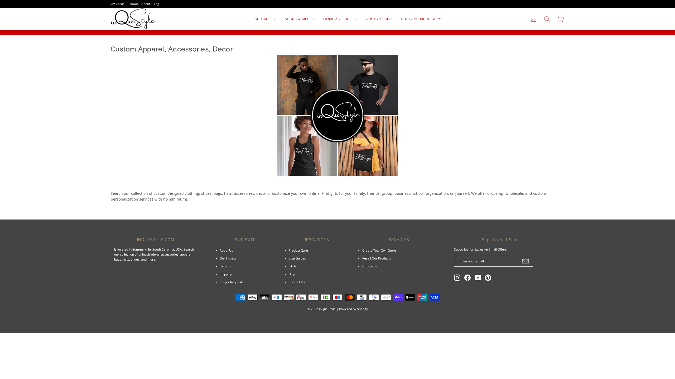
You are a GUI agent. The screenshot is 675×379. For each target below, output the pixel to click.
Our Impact (228, 258)
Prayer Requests (232, 282)
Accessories (298, 19)
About (145, 4)
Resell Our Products (376, 258)
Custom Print (379, 19)
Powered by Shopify (353, 309)
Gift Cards (369, 266)
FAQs (292, 266)
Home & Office (338, 19)
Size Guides (297, 258)
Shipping (226, 274)
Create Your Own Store (379, 250)
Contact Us (297, 282)
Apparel (263, 19)
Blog (156, 4)
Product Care (298, 250)
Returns (225, 266)
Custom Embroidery (421, 19)
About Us (226, 250)
